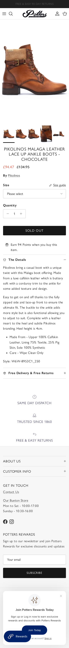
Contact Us (11, 492)
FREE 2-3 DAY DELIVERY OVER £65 (35, 5)
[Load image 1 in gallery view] (34, 71)
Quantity (9, 205)
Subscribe (34, 573)
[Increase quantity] (22, 214)
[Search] (12, 13)
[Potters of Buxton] (35, 13)
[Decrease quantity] (6, 214)
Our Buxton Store (15, 500)
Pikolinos (14, 175)
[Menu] (4, 13)
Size (6, 185)
